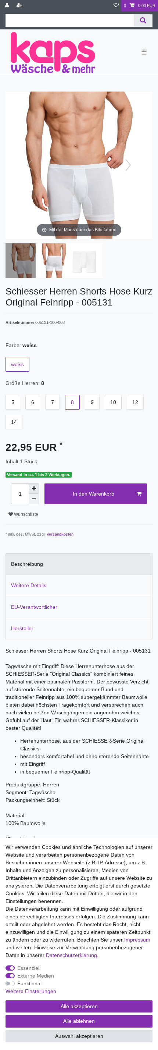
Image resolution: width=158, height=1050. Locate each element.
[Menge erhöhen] (34, 488)
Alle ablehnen (79, 1021)
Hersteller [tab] (22, 628)
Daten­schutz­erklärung (71, 955)
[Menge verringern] (34, 499)
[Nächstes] (128, 165)
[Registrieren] (20, 5)
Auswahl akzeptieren (79, 1036)
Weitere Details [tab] (28, 585)
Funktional (29, 983)
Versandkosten (60, 534)
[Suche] (143, 20)
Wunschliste (25, 514)
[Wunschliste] (116, 5)
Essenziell (28, 968)
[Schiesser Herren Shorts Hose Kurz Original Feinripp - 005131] (24, 261)
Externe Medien (35, 976)
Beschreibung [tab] (27, 564)
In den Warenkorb (93, 494)
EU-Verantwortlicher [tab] (34, 607)
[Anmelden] (8, 5)
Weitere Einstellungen (31, 991)
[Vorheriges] (30, 165)
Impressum (137, 940)
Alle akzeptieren (79, 1006)
